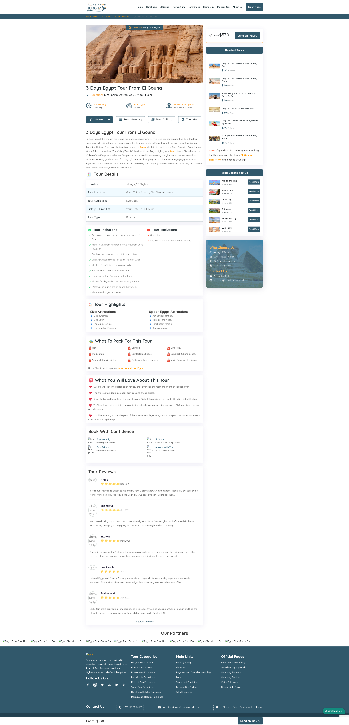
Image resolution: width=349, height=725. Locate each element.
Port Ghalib (194, 7)
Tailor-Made (254, 7)
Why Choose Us (184, 692)
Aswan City (227, 190)
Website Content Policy (233, 662)
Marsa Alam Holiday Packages (147, 697)
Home (140, 7)
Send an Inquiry (247, 35)
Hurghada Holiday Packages (146, 692)
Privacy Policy (183, 662)
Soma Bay (208, 7)
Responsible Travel (231, 687)
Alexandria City (229, 180)
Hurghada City (229, 218)
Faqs (178, 677)
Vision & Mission (229, 682)
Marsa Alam (178, 7)
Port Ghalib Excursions (143, 677)
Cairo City (226, 199)
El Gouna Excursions (141, 667)
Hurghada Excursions (142, 662)
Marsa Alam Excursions (143, 672)
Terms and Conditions (187, 682)
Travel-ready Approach (233, 667)
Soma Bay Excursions (142, 687)
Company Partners (231, 672)
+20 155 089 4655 (220, 275)
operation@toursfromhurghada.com (231, 280)
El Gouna (164, 7)
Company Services (230, 677)
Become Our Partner (187, 687)
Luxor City (227, 228)
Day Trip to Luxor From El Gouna (238, 108)
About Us (237, 7)
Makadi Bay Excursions (143, 682)
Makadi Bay (223, 7)
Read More (254, 182)
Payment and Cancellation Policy (193, 672)
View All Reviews (145, 621)
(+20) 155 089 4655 (132, 707)
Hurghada (151, 7)
